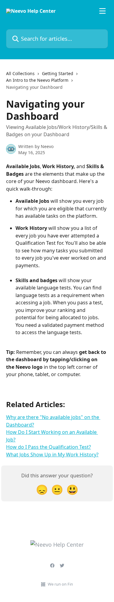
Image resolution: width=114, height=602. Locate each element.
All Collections (20, 73)
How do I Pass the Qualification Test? (48, 447)
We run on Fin (60, 584)
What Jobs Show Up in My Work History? (52, 454)
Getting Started (57, 73)
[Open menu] (102, 11)
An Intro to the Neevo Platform (37, 80)
